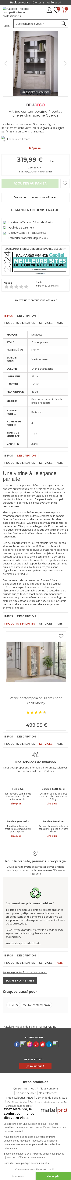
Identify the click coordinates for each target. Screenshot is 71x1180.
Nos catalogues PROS (19, 1097)
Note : (8, 282)
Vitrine (52, 1026)
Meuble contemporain (36, 1005)
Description (26, 315)
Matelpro (8, 1026)
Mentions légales (17, 1102)
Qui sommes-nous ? (25, 1088)
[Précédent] (6, 63)
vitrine (9, 485)
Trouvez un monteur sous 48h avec (35, 197)
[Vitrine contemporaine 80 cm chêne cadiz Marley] (36, 662)
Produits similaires (19, 323)
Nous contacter (49, 1088)
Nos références (48, 1093)
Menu (6, 26)
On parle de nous (26, 1093)
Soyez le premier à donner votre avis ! (25, 972)
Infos (8, 315)
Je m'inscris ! (35, 1066)
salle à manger (44, 604)
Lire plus (16, 803)
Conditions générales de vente (48, 1102)
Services (45, 323)
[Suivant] (65, 63)
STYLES (13, 1005)
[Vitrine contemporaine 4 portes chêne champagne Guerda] (27, 93)
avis (39, 282)
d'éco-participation (42, 171)
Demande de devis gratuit (51, 1097)
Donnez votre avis (48, 285)
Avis (60, 323)
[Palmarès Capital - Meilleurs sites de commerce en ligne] (35, 260)
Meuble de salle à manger (31, 1026)
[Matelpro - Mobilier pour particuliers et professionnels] (17, 12)
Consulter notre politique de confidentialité (27, 1163)
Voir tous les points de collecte (23, 943)
